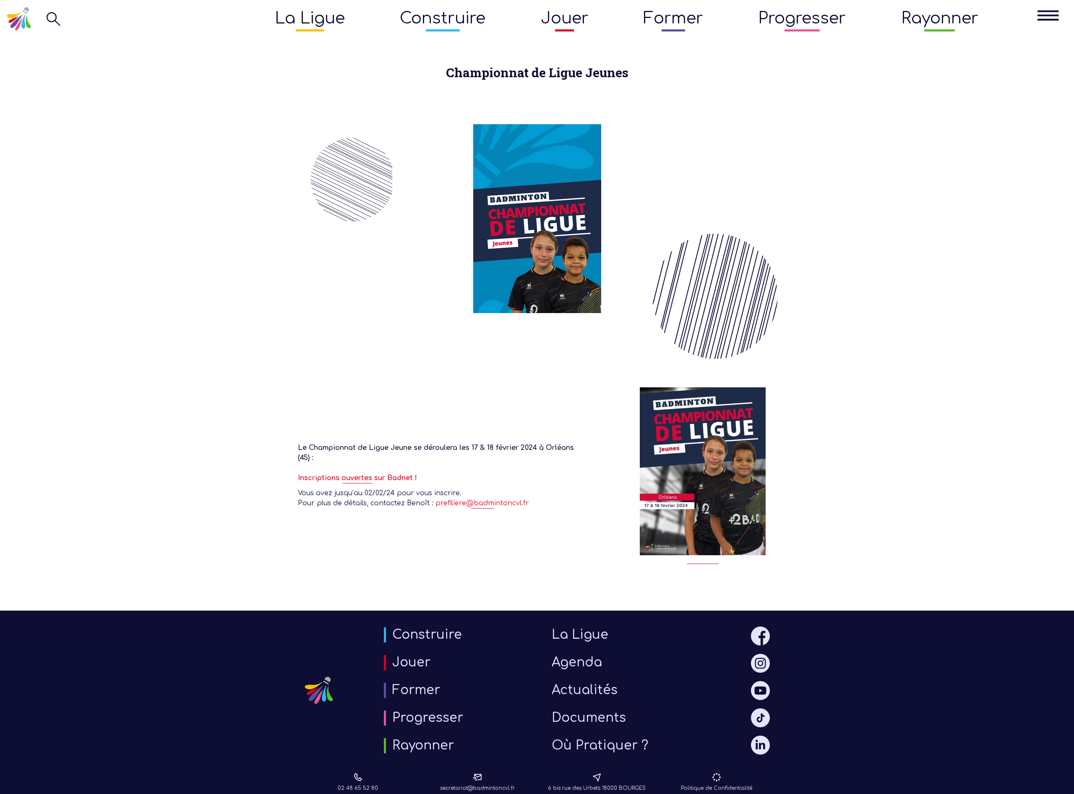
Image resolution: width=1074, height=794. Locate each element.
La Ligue (310, 18)
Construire (442, 18)
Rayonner (939, 18)
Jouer (565, 18)
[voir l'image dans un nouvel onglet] (703, 475)
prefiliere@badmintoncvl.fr (482, 503)
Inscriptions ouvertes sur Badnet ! (357, 478)
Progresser (802, 18)
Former (673, 18)
